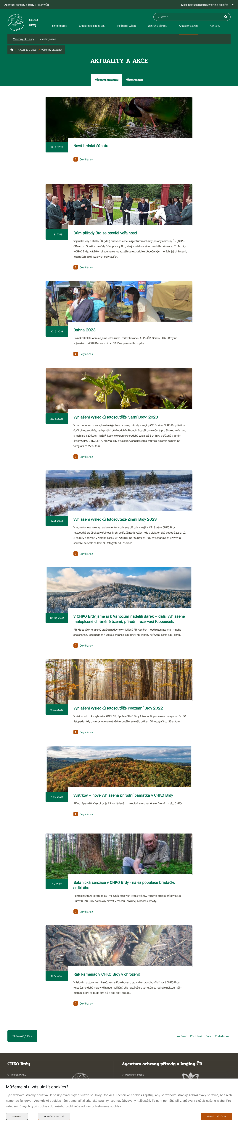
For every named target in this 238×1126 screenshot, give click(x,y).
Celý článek (86, 159)
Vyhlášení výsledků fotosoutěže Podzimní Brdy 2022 (118, 708)
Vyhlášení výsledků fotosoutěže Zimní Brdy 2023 (115, 519)
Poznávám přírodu (134, 1074)
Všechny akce (48, 39)
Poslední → (222, 1036)
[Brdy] (11, 49)
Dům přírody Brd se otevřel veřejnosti (105, 233)
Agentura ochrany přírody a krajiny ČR (26, 4)
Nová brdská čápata (90, 145)
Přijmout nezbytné (54, 1116)
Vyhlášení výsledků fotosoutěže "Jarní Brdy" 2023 (115, 417)
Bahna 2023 (84, 330)
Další (208, 1036)
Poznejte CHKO (18, 1074)
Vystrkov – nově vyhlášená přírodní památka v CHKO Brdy (123, 795)
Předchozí (196, 1036)
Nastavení (17, 1116)
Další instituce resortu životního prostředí (205, 4)
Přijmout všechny (216, 1116)
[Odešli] (225, 17)
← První (181, 1036)
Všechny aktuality (23, 39)
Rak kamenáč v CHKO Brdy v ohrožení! (106, 974)
